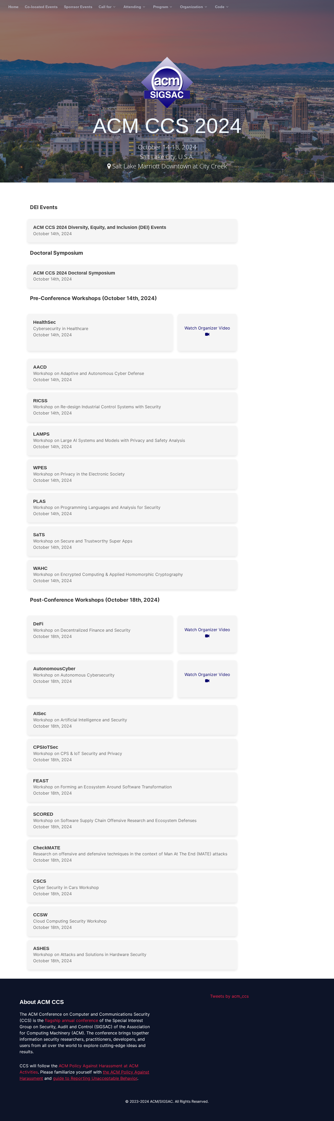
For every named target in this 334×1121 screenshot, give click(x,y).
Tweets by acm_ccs (229, 996)
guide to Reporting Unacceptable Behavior (95, 1078)
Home (13, 7)
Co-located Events (41, 7)
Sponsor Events (78, 7)
